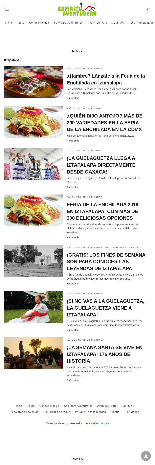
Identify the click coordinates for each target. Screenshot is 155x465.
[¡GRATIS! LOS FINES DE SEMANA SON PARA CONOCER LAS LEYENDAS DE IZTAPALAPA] (33, 261)
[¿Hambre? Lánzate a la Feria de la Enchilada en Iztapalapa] (33, 82)
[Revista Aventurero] (77, 9)
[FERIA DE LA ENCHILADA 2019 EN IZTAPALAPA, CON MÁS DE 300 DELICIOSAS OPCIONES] (33, 210)
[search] (148, 9)
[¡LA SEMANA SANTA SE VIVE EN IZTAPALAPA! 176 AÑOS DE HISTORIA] (33, 353)
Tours (20, 22)
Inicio (8, 22)
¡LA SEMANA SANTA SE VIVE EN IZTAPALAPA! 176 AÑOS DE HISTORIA (104, 354)
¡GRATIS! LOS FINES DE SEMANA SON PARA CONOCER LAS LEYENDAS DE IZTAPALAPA (106, 261)
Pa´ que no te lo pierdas (84, 68)
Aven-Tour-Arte (97, 22)
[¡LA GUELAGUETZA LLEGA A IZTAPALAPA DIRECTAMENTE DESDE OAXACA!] (33, 164)
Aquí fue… (119, 22)
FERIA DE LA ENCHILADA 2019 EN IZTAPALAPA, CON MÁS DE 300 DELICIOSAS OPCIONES (102, 211)
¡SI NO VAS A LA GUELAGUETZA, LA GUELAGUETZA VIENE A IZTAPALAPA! (106, 307)
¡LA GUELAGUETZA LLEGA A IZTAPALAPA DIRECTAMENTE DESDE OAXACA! (101, 164)
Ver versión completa (97, 423)
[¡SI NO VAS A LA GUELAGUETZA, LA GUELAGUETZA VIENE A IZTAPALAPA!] (33, 307)
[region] (77, 39)
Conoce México (39, 22)
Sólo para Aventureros (68, 22)
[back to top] (146, 456)
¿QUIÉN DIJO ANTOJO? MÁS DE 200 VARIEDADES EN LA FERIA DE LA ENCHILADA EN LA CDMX (104, 122)
